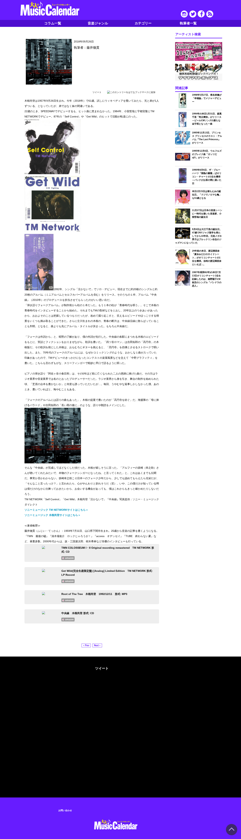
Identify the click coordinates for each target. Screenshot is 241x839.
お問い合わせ (65, 810)
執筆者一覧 (188, 23)
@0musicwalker (101, 682)
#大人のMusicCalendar (45, 667)
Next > (97, 645)
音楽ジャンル (98, 23)
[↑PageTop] (231, 834)
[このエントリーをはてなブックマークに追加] (131, 92)
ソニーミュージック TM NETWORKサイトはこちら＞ (56, 509)
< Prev (86, 645)
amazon (69, 558)
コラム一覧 (52, 23)
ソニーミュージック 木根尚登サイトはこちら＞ (52, 515)
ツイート (96, 92)
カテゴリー (143, 23)
